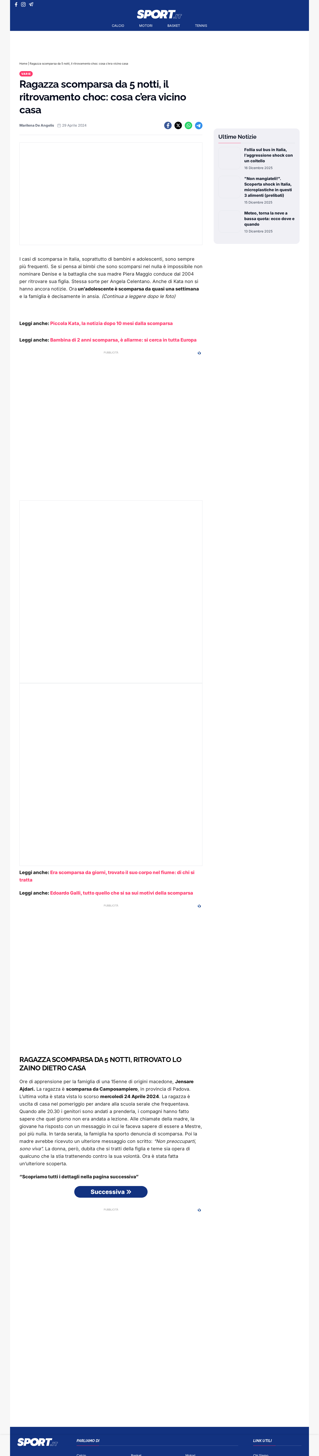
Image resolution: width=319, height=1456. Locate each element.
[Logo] (159, 14)
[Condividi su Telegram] (198, 125)
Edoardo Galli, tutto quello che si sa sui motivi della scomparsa (121, 893)
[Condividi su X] (178, 125)
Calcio (118, 26)
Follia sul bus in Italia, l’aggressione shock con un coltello (268, 155)
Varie (26, 74)
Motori (145, 26)
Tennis (201, 26)
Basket (173, 26)
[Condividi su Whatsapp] (188, 125)
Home (23, 63)
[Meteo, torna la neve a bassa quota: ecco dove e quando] (229, 222)
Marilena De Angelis (36, 125)
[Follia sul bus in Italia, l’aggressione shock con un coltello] (229, 158)
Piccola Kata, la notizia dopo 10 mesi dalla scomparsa (111, 323)
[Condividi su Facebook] (168, 125)
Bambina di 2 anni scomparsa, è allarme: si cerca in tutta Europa (123, 340)
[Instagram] (24, 4)
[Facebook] (17, 4)
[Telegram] (32, 4)
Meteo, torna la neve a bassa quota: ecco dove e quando (269, 219)
